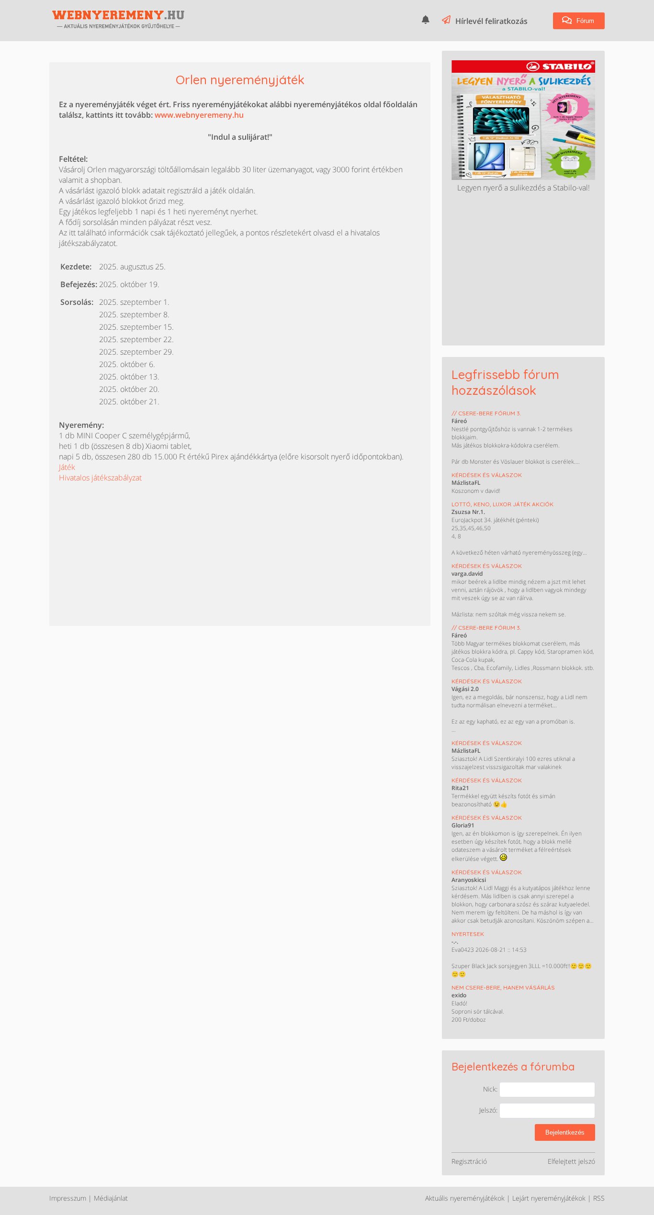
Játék (67, 467)
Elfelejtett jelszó (571, 1161)
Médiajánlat (111, 1198)
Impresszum (67, 1198)
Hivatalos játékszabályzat (100, 477)
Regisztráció (469, 1161)
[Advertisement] (131, 542)
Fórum (584, 20)
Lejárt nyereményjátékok (549, 1198)
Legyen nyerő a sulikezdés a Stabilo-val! (523, 187)
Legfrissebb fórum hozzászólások (505, 382)
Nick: (491, 1088)
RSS (599, 1198)
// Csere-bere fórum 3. (486, 413)
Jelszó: (489, 1110)
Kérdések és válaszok (486, 475)
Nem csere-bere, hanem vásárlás (503, 987)
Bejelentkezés (565, 1132)
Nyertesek (467, 933)
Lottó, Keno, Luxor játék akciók (502, 504)
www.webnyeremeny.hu (199, 115)
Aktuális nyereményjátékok (465, 1198)
